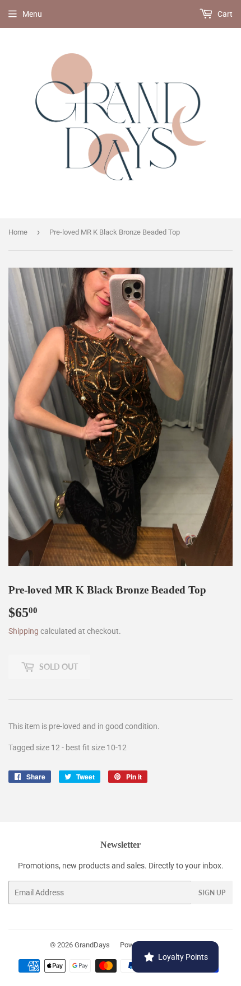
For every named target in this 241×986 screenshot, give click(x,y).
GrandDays (92, 945)
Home (17, 232)
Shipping (23, 631)
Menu (32, 14)
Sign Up (211, 893)
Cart (224, 14)
